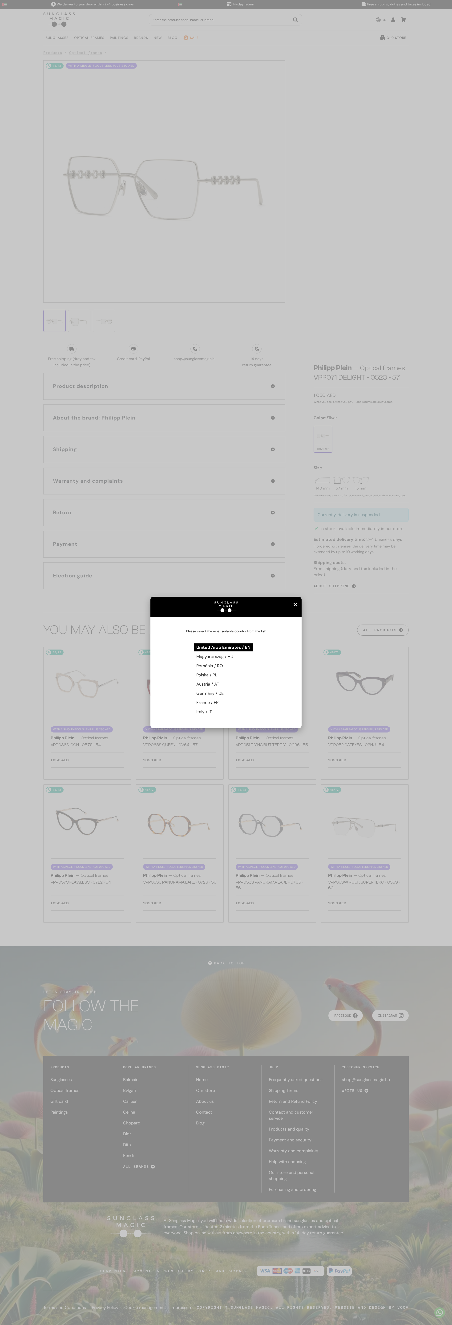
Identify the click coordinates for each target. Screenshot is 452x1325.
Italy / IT (204, 712)
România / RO (209, 666)
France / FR (207, 702)
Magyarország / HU (214, 656)
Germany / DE (210, 693)
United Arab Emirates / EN (223, 647)
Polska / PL (206, 675)
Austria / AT (207, 684)
